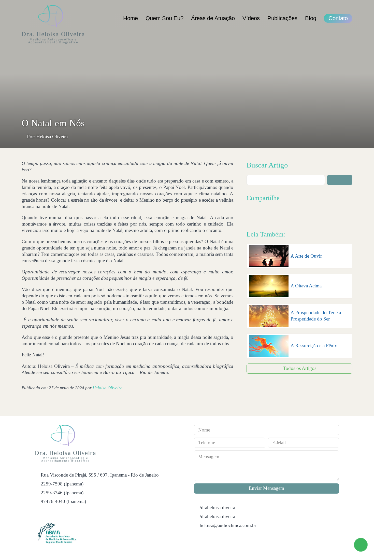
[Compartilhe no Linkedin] (272, 214)
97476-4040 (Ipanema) (63, 501)
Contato (338, 18)
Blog (310, 18)
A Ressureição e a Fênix (314, 345)
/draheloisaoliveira (217, 507)
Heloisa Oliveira (108, 387)
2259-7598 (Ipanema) (62, 483)
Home (130, 18)
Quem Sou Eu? (164, 18)
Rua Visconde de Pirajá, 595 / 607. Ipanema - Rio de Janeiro (100, 475)
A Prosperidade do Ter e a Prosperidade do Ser (316, 316)
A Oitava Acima (306, 285)
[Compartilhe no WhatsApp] (283, 214)
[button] (339, 180)
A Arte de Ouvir (306, 256)
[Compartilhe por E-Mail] (294, 214)
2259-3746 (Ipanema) (62, 492)
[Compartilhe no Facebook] (251, 214)
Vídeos (251, 18)
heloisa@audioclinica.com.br (228, 525)
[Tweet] (261, 214)
